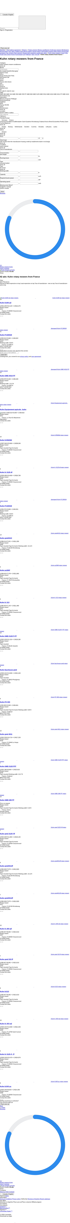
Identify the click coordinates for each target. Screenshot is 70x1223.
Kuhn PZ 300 (5, 702)
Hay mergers (10, 53)
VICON (37, 54)
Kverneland (18, 54)
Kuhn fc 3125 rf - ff (7, 1054)
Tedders (17, 51)
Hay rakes (12, 51)
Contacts (11, 1191)
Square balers (36, 51)
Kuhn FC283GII (6, 335)
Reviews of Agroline (34, 1199)
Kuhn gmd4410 (6, 538)
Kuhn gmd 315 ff (6, 959)
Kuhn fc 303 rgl (6, 1024)
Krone (13, 54)
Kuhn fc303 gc (5, 1086)
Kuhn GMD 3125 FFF (8, 766)
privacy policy (24, 356)
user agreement (36, 356)
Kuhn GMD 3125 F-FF (8, 636)
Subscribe (4, 354)
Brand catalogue (45, 1199)
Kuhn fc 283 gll (6, 929)
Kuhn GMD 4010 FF (7, 376)
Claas (62, 53)
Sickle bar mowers (55, 50)
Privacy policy (16, 1199)
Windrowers (65, 50)
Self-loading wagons (47, 51)
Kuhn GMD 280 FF (7, 800)
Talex (33, 54)
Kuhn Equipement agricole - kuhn (13, 409)
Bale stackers (18, 53)
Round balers (4, 51)
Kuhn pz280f (5, 570)
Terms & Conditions (6, 1199)
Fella (66, 53)
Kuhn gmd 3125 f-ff (7, 834)
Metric (7, 1196)
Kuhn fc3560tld (6, 440)
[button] (35, 39)
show (2, 191)
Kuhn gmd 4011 (6, 734)
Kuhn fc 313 (4, 602)
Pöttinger (28, 54)
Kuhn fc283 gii (5, 303)
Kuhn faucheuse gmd (8, 670)
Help (7, 1191)
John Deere (7, 54)
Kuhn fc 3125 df (6, 472)
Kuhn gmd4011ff (6, 866)
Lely (24, 54)
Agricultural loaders (26, 51)
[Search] (32, 22)
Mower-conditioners (44, 50)
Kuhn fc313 (4, 991)
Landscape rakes (41, 53)
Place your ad (5, 1104)
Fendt (2, 54)
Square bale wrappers (29, 53)
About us (2, 1191)
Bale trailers (57, 51)
